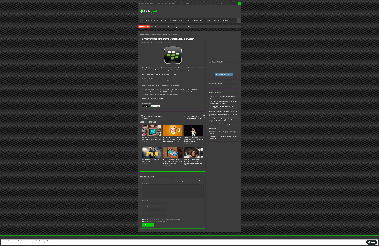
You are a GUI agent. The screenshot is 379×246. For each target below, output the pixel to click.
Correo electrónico (148, 207)
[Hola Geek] (148, 11)
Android (181, 20)
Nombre (145, 201)
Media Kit (179, 3)
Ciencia (188, 20)
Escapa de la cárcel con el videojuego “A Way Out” (150, 160)
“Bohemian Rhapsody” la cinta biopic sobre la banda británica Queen (193, 139)
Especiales (217, 20)
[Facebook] (226, 4)
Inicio (141, 20)
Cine (161, 20)
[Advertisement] (204, 11)
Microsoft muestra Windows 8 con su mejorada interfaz (193, 116)
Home (142, 34)
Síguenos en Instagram (224, 74)
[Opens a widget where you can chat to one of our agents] (371, 242)
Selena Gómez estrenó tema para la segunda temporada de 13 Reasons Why (193, 162)
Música (156, 20)
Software (195, 20)
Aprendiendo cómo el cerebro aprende (153, 116)
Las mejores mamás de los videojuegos (161, 27)
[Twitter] (228, 4)
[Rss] (221, 4)
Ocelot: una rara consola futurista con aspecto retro (151, 138)
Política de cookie (53, 243)
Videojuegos (173, 20)
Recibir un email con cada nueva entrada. (155, 221)
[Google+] (224, 4)
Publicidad (172, 3)
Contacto (186, 3)
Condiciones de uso (162, 3)
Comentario (145, 183)
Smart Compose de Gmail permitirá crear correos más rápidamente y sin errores (172, 140)
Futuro (201, 20)
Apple (166, 20)
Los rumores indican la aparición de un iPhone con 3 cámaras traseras (172, 161)
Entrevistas (209, 20)
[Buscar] (239, 3)
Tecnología (148, 20)
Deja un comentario (168, 42)
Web (143, 213)
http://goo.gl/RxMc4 (156, 98)
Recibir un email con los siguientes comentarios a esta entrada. (162, 219)
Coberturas (225, 20)
